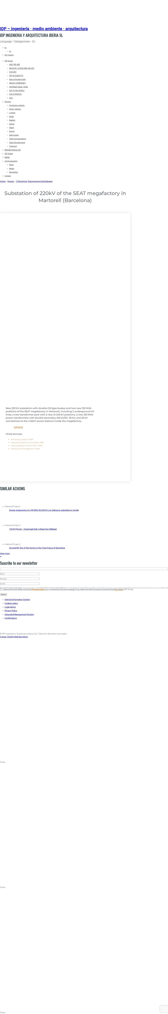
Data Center (14, 135)
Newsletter (13, 172)
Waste (11, 124)
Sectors (8, 102)
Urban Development (17, 142)
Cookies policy (11, 603)
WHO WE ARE (14, 64)
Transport (13, 146)
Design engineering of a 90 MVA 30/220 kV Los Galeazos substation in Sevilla (44, 510)
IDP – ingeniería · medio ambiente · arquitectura (44, 28)
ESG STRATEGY (15, 94)
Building (12, 120)
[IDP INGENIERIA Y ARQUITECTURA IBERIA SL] (5, 11)
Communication (11, 161)
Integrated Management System (19, 614)
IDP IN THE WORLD (16, 90)
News (11, 165)
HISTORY (12, 72)
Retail (11, 116)
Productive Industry (17, 105)
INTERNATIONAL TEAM (18, 87)
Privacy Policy (38, 589)
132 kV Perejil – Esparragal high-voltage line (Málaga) (33, 529)
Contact (8, 176)
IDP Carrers (9, 55)
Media (11, 168)
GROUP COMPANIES (17, 83)
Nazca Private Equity (17, 79)
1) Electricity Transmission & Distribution (34, 181)
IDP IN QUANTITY (16, 76)
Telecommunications (17, 139)
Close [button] (2, 762)
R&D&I (7, 157)
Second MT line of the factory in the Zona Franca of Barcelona (37, 548)
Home (3, 181)
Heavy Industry (15, 109)
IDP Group (9, 61)
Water (11, 128)
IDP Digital (9, 154)
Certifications (11, 618)
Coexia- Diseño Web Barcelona (14, 637)
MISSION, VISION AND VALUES (21, 68)
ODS (11, 98)
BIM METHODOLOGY (13, 150)
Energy (12, 131)
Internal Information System (17, 599)
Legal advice (10, 607)
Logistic (12, 113)
